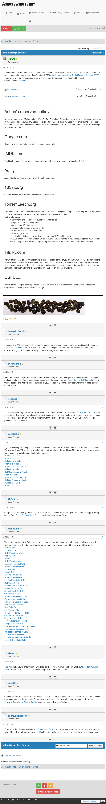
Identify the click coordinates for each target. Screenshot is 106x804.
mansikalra (13, 528)
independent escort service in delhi (19, 626)
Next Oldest (9, 745)
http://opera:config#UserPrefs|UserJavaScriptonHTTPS (75, 75)
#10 (102, 724)
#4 (102, 407)
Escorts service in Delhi (14, 563)
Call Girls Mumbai (12, 469)
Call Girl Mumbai (11, 474)
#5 (102, 442)
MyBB (12, 800)
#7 (102, 537)
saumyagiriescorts (17, 715)
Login (7, 28)
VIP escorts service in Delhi (16, 631)
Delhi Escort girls (11, 582)
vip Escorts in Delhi (12, 593)
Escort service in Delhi (14, 566)
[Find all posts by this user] (50, 325)
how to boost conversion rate (17, 347)
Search (78, 12)
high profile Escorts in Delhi (16, 601)
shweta (11, 498)
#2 (102, 339)
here (24, 80)
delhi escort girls (11, 610)
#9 (102, 691)
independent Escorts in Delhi (16, 585)
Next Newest (23, 745)
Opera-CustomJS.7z (16, 96)
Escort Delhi (9, 572)
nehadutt (12, 398)
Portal (10, 12)
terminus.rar (12, 89)
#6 (102, 507)
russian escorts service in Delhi (17, 629)
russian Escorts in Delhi (14, 580)
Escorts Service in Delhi (87, 412)
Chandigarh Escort (46, 729)
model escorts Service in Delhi (17, 637)
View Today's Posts (60, 12)
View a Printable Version (13, 755)
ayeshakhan (14, 363)
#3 (102, 372)
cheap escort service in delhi (16, 612)
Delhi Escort (9, 555)
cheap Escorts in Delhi (14, 591)
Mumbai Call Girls (12, 455)
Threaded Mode (98, 53)
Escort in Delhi (10, 558)
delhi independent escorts (15, 620)
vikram (11, 653)
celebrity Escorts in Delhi (15, 639)
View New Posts (38, 12)
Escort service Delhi (13, 577)
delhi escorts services (13, 615)
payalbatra (13, 433)
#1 (102, 67)
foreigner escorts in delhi (15, 623)
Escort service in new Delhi (16, 596)
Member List (93, 12)
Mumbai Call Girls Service (15, 466)
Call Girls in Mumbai (13, 461)
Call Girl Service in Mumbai (16, 480)
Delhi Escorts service (13, 553)
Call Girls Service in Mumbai (16, 471)
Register (20, 28)
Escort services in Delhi (14, 599)
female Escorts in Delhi (14, 588)
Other (35, 41)
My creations (24, 41)
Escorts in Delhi (11, 550)
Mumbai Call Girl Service (15, 477)
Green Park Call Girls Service (28, 515)
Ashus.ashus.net (8, 41)
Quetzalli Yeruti (16, 331)
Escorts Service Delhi (13, 574)
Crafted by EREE (20, 800)
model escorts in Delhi (14, 634)
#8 (102, 662)
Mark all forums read (48, 791)
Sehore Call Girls (81, 380)
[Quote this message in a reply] (55, 325)
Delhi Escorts (10, 547)
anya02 (12, 682)
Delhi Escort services (13, 604)
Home (22, 13)
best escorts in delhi (13, 618)
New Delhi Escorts (12, 607)
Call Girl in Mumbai (12, 463)
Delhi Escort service (13, 561)
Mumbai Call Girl (11, 458)
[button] (31, 21)
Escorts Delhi (10, 569)
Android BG (33, 800)
